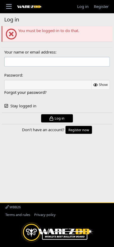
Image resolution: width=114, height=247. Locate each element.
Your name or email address (29, 52)
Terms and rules (17, 214)
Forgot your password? (25, 92)
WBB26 (15, 207)
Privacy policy (45, 214)
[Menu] (9, 6)
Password (13, 75)
